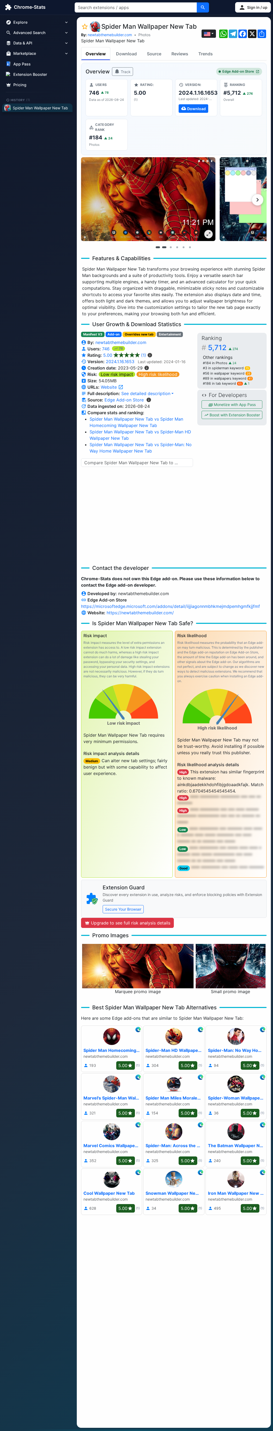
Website (109, 387)
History (20, 100)
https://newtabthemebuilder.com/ (140, 612)
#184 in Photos (215, 363)
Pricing (19, 84)
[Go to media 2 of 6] (164, 247)
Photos (144, 34)
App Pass (22, 64)
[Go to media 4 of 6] (177, 247)
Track (125, 71)
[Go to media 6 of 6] (190, 247)
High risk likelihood (158, 374)
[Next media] (257, 200)
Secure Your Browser (123, 909)
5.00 (124, 355)
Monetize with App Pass (234, 404)
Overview (96, 53)
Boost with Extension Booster (234, 415)
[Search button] (203, 7)
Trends (205, 53)
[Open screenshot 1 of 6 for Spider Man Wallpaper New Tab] (148, 199)
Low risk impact (117, 374)
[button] (253, 7)
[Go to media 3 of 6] (170, 247)
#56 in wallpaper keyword (226, 373)
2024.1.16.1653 (120, 361)
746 (106, 348)
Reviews (179, 53)
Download (126, 53)
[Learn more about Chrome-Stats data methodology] (148, 400)
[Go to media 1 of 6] (158, 247)
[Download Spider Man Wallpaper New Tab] (196, 97)
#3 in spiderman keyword (226, 368)
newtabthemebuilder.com (110, 34)
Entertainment (170, 334)
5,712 (223, 347)
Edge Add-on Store (238, 71)
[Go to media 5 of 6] (183, 247)
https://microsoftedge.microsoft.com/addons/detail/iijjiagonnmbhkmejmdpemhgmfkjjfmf (170, 606)
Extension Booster (30, 74)
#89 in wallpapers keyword (227, 378)
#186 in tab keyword (222, 383)
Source (154, 53)
